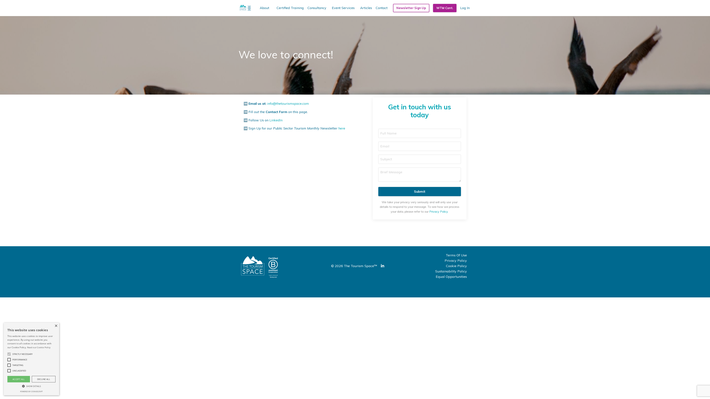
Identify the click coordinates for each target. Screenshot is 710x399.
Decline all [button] (43, 379)
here (341, 128)
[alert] (31, 359)
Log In (465, 8)
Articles (366, 8)
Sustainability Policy (451, 271)
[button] (9, 354)
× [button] (56, 326)
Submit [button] (419, 191)
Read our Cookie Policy (39, 347)
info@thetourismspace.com (288, 103)
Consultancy (316, 8)
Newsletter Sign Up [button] (411, 8)
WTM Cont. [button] (444, 8)
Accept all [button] (19, 379)
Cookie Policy (456, 266)
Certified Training (290, 8)
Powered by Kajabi (460, 287)
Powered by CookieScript (31, 391)
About (264, 8)
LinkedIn (276, 120)
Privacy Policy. (438, 211)
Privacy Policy (456, 260)
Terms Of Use (456, 255)
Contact (382, 8)
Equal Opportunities (451, 276)
